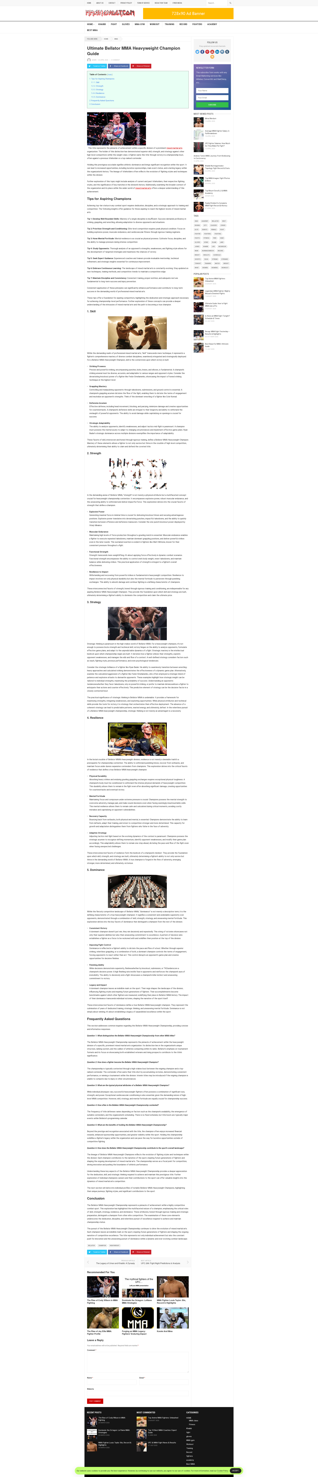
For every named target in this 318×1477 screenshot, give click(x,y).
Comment (91, 1350)
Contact (112, 3)
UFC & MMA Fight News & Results (162, 1443)
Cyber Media (177, 3)
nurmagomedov (208, 251)
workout (225, 267)
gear (222, 238)
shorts (197, 259)
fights (197, 238)
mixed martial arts (174, 148)
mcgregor (222, 246)
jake (221, 242)
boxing (197, 225)
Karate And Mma (165, 1331)
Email (142, 1378)
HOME (90, 24)
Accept (235, 1471)
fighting (218, 234)
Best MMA (92, 30)
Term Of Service (143, 3)
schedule (216, 255)
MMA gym (140, 24)
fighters (197, 24)
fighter (197, 234)
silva (206, 259)
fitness (206, 238)
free (214, 238)
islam (214, 242)
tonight (198, 263)
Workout (155, 24)
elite (196, 229)
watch (217, 263)
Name (90, 1378)
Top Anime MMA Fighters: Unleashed (163, 1418)
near (196, 251)
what (197, 267)
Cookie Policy (222, 1471)
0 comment (115, 60)
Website (90, 1389)
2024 (196, 221)
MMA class (193, 1420)
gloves (126, 24)
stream (215, 259)
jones (197, 246)
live (213, 246)
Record (183, 24)
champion (102, 1245)
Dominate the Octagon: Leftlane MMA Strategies (137, 1301)
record (220, 251)
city (205, 225)
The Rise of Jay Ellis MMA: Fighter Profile (99, 1332)
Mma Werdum (210, 118)
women (205, 267)
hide (109, 75)
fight (114, 24)
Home (89, 3)
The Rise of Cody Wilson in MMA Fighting (102, 1301)
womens (215, 267)
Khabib (102, 24)
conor (223, 225)
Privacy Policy (126, 3)
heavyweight (114, 1245)
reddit (197, 255)
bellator (91, 1245)
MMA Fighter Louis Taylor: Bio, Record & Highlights (171, 1301)
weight (226, 263)
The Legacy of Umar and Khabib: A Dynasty (115, 1263)
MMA (116, 39)
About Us (99, 3)
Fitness (192, 1424)
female (213, 229)
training (208, 263)
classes (214, 225)
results (206, 255)
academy (212, 24)
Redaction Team (161, 3)
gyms (206, 242)
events (204, 229)
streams (224, 259)
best (224, 221)
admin (94, 60)
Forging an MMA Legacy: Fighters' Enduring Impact (134, 1332)
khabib (205, 246)
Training (169, 24)
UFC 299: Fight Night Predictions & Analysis (160, 1263)
